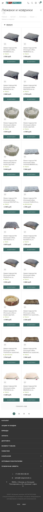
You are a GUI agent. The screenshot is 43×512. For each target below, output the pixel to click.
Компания (6, 456)
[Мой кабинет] (36, 3)
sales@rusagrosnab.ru (23, 478)
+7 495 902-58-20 (22, 474)
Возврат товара (8, 446)
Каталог (5, 420)
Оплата (5, 436)
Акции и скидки (9, 425)
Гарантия (6, 451)
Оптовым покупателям (12, 461)
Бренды (5, 430)
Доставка (6, 441)
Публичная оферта (10, 466)
